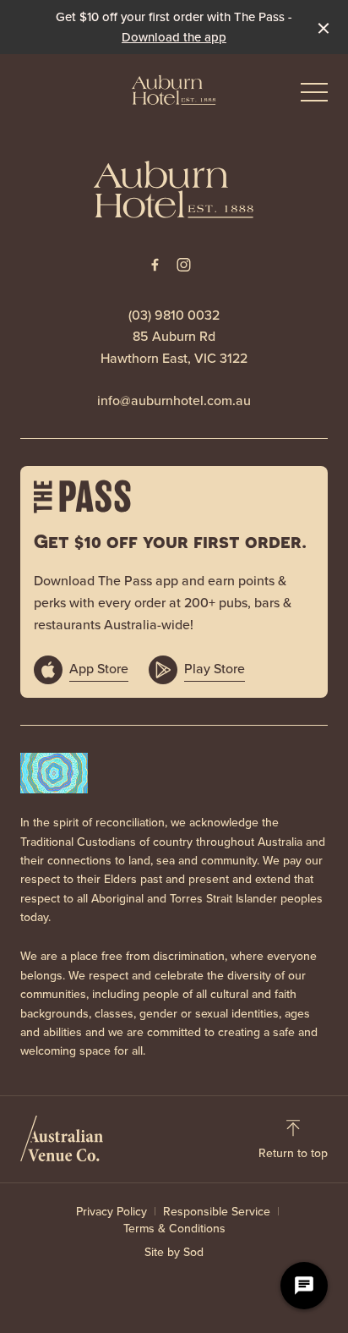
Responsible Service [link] (216, 1212)
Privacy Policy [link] (111, 1212)
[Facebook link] (154, 264)
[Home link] (174, 89)
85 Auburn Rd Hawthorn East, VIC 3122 (174, 347)
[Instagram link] (183, 264)
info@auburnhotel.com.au (174, 400)
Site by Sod (174, 1252)
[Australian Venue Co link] (61, 1138)
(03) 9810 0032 (174, 315)
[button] (314, 96)
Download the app (174, 37)
